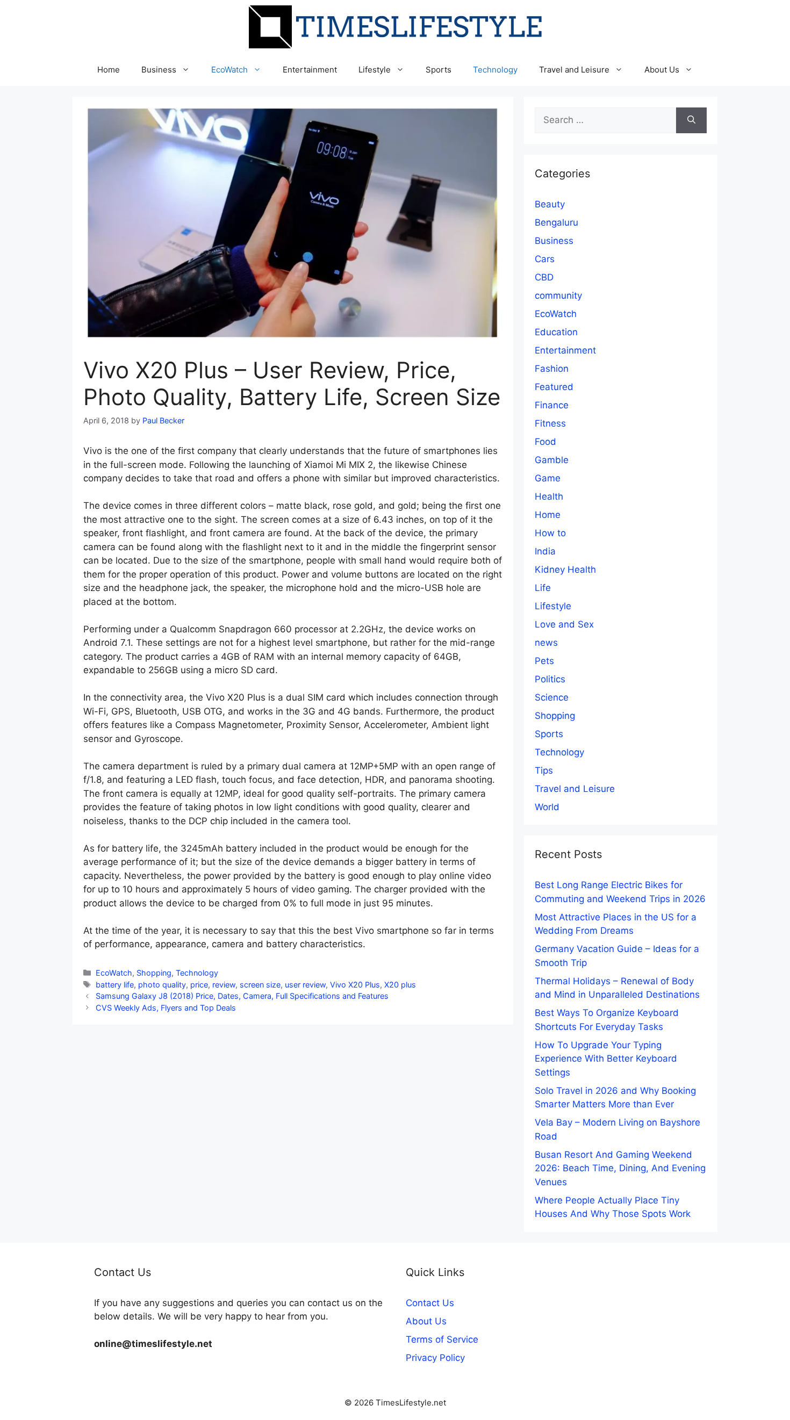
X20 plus (400, 984)
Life (543, 587)
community (558, 295)
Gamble (552, 460)
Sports (438, 69)
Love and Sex (564, 624)
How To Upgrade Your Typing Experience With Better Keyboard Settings (606, 1059)
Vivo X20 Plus (355, 984)
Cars (545, 259)
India (545, 551)
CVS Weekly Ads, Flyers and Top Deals (166, 1007)
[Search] (691, 120)
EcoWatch (229, 69)
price (199, 984)
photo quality (162, 984)
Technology (495, 69)
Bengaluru (556, 222)
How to (550, 533)
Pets (544, 660)
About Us (661, 69)
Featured (554, 386)
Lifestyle (374, 69)
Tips (544, 770)
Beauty (550, 204)
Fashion (552, 368)
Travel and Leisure (574, 69)
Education (556, 332)
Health (549, 496)
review (223, 984)
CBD (544, 277)
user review (305, 984)
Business (158, 69)
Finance (552, 405)
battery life (115, 984)
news (546, 642)
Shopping (154, 972)
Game (548, 478)
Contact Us (430, 1303)
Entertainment (310, 69)
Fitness (550, 423)
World (547, 807)
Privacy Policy (435, 1357)
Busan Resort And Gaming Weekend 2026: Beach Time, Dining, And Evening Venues (620, 1168)
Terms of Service (442, 1339)
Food (545, 441)
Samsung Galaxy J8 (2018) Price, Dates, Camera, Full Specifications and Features (242, 995)
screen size (260, 984)
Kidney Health (565, 569)
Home (108, 69)
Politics (550, 679)
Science (552, 697)
